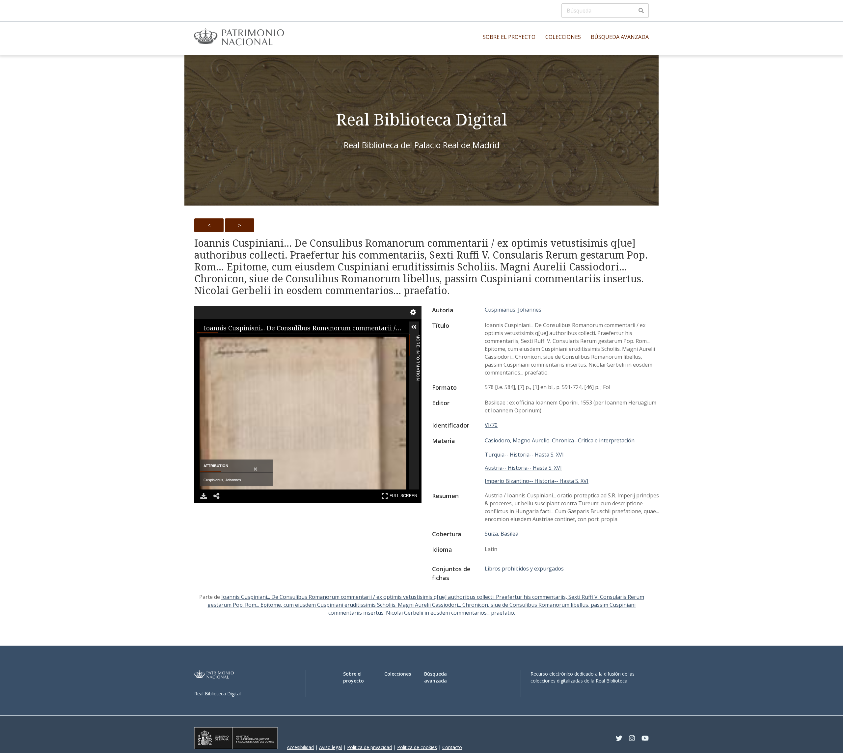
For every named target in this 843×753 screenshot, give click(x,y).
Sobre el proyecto (509, 37)
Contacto (452, 747)
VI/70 (491, 425)
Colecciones (563, 37)
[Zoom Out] (239, 341)
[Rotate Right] (265, 341)
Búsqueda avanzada (620, 37)
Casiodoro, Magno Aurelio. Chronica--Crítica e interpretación (560, 440)
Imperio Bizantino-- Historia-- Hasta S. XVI (536, 481)
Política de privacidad (369, 747)
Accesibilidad (300, 747)
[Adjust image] (292, 341)
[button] (424, 327)
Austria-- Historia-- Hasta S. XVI (523, 467)
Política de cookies (417, 747)
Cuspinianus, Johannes (513, 309)
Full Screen (404, 494)
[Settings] (413, 312)
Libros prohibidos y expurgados (524, 568)
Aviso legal (330, 747)
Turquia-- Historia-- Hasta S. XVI (524, 454)
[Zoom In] (213, 341)
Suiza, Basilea (501, 533)
